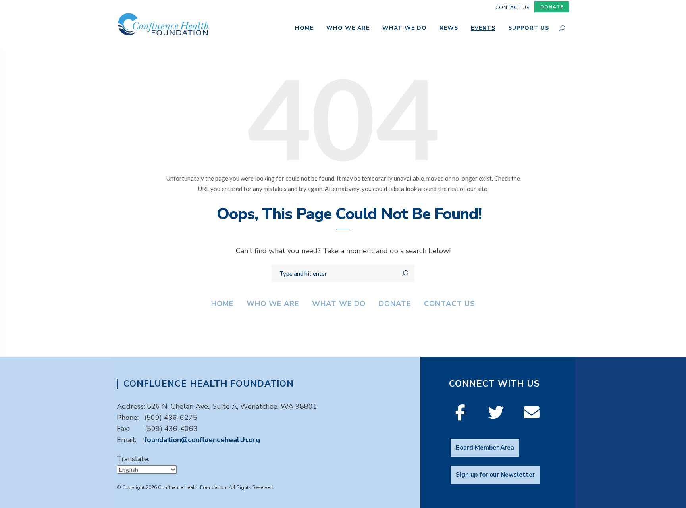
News (448, 28)
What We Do (404, 28)
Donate (551, 7)
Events (483, 28)
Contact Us (512, 7)
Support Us (528, 28)
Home (304, 28)
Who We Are (348, 28)
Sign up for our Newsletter (495, 475)
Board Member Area (485, 448)
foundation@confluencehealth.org (202, 439)
